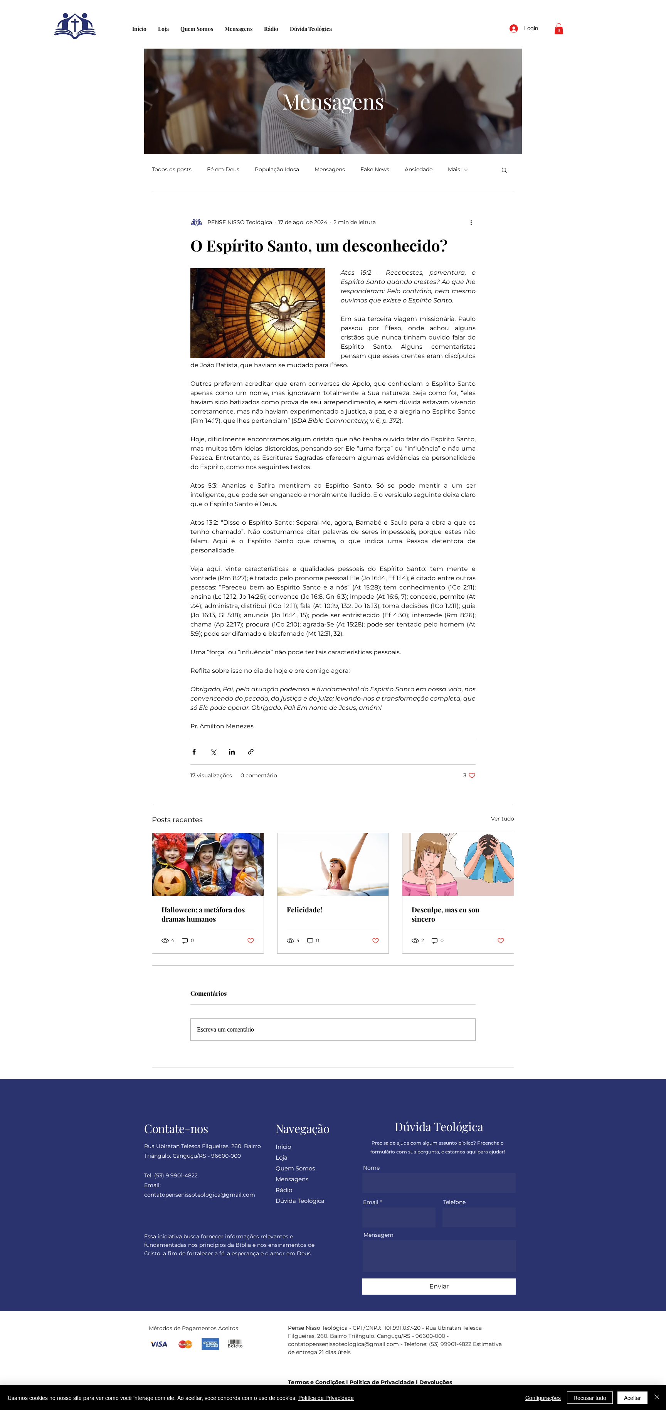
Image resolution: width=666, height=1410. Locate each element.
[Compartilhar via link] (250, 751)
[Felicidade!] (333, 864)
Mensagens (329, 169)
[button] (558, 28)
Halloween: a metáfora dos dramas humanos (203, 914)
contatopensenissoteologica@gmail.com (343, 1344)
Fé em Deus (223, 169)
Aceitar (632, 1398)
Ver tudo (502, 818)
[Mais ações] (471, 222)
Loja (282, 1157)
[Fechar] (656, 1397)
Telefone (454, 1202)
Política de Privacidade (382, 1382)
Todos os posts (172, 169)
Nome (371, 1167)
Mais (454, 169)
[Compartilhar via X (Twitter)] (213, 751)
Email (370, 1202)
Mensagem (378, 1235)
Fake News (374, 169)
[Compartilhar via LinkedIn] (231, 751)
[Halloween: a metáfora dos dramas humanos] (208, 864)
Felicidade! (304, 909)
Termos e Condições (316, 1382)
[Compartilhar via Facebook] (194, 751)
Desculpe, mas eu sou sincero (445, 914)
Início (283, 1146)
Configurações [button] (543, 1398)
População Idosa (277, 169)
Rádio (284, 1190)
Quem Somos (295, 1168)
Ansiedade (418, 169)
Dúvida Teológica (300, 1200)
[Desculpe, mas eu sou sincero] (458, 864)
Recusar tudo (590, 1398)
